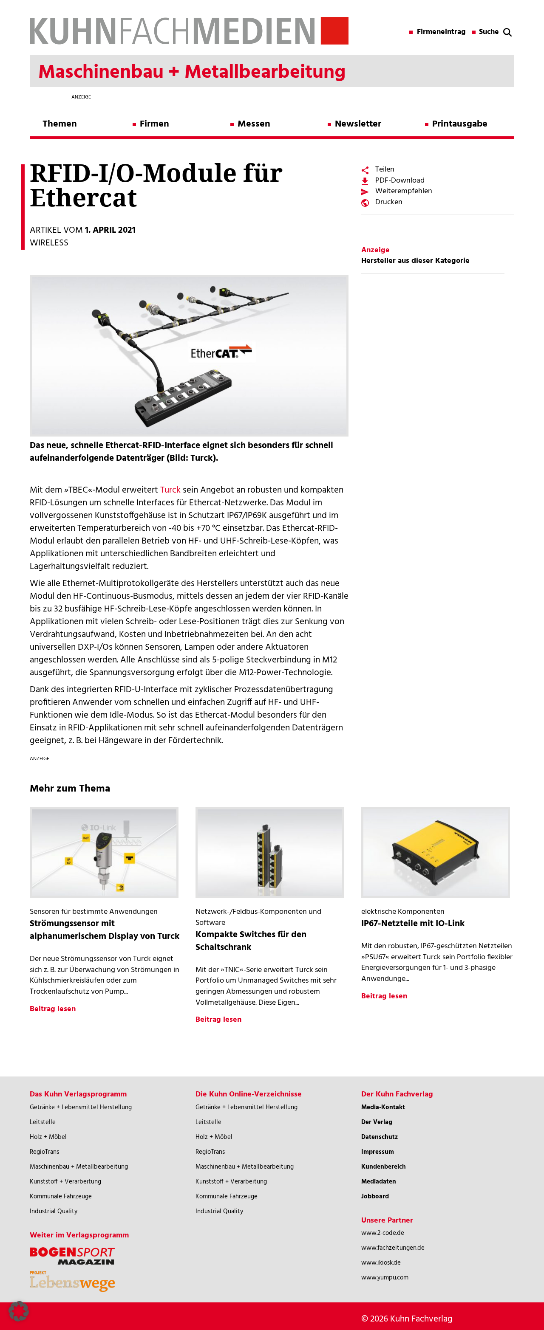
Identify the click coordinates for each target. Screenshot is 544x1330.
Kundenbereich (383, 1167)
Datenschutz (379, 1137)
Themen (59, 124)
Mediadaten (378, 1182)
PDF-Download (400, 181)
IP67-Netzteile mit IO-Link (413, 924)
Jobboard (375, 1197)
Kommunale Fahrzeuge (61, 1197)
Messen (254, 124)
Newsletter (358, 124)
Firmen (154, 124)
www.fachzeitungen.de (393, 1248)
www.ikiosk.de (381, 1263)
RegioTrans (44, 1152)
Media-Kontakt (383, 1107)
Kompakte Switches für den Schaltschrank (251, 941)
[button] (18, 1311)
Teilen (384, 169)
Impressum (377, 1152)
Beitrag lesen (53, 1009)
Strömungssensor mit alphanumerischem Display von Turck (105, 930)
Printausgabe (459, 124)
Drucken (388, 202)
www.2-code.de (382, 1233)
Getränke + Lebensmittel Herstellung (81, 1107)
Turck (170, 490)
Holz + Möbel (48, 1137)
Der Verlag (376, 1122)
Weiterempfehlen (403, 191)
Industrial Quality (53, 1211)
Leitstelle (43, 1122)
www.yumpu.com (384, 1278)
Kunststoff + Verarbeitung (65, 1182)
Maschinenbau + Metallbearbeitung (79, 1167)
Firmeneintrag (441, 32)
